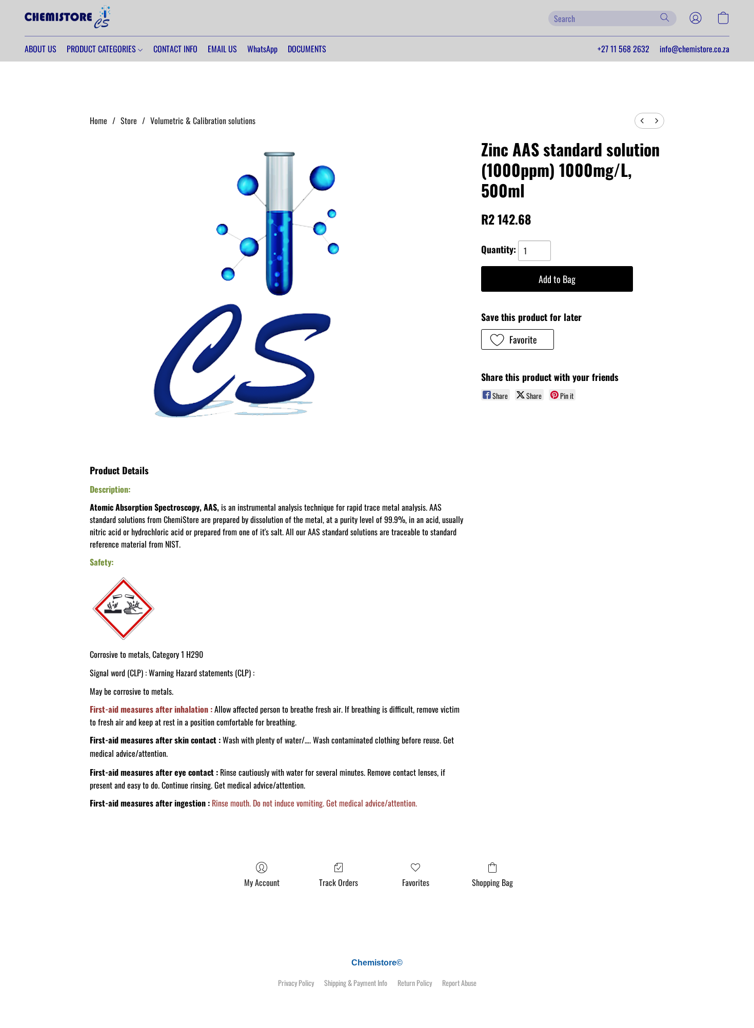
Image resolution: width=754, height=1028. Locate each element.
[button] (68, 18)
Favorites (415, 882)
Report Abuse (459, 983)
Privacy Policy (296, 983)
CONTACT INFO (175, 49)
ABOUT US (40, 49)
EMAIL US (222, 49)
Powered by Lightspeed (377, 1001)
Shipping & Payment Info (355, 983)
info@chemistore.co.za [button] (694, 49)
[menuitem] (642, 120)
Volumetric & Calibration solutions (202, 120)
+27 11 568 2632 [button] (623, 49)
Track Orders (338, 882)
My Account (262, 882)
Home (98, 120)
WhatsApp (262, 49)
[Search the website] (664, 17)
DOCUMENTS (307, 49)
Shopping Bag (492, 882)
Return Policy (415, 983)
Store (129, 120)
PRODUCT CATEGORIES (102, 49)
